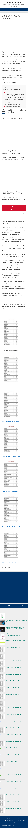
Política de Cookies (17, 818)
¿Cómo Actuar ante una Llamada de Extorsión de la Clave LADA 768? (13, 103)
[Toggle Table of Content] (23, 87)
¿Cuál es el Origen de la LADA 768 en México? (13, 90)
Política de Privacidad (8, 820)
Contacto (14, 822)
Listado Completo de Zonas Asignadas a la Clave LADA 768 (15, 95)
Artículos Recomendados (14, 106)
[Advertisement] (14, 36)
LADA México (14, 2)
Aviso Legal (8, 818)
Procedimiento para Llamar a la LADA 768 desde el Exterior (13, 100)
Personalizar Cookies (20, 820)
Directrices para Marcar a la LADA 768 (14, 97)
